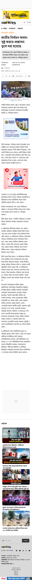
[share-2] (6, 76)
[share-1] (2, 76)
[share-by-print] (29, 76)
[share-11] (25, 76)
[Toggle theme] (24, 22)
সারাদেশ (20, 28)
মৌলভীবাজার (7, 68)
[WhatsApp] (25, 550)
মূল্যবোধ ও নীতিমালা (16, 569)
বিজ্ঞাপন (16, 571)
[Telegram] (28, 550)
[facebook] (16, 550)
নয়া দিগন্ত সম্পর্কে (16, 568)
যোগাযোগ (16, 574)
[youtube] (19, 550)
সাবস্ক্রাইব (26, 541)
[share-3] (9, 76)
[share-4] (13, 76)
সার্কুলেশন (16, 573)
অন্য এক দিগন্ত (10, 550)
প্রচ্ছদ (5, 28)
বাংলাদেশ (12, 28)
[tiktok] (22, 550)
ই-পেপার (3, 550)
